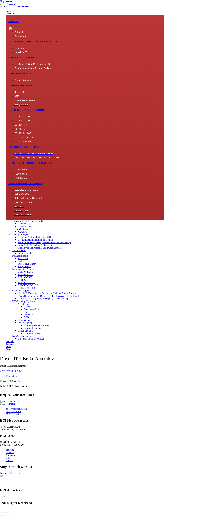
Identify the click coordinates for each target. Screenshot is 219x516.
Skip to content (7, 1)
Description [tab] (11, 376)
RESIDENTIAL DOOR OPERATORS (30, 163)
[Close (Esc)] (10, 512)
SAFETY (13, 21)
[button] (85, 13)
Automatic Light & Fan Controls (32, 41)
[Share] (7, 512)
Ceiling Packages (21, 57)
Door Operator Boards (26, 110)
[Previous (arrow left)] (1, 515)
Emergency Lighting (23, 147)
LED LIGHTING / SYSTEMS (25, 183)
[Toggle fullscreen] (4, 512)
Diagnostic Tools (21, 85)
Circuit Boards (20, 73)
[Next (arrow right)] (4, 515)
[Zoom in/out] (1, 512)
